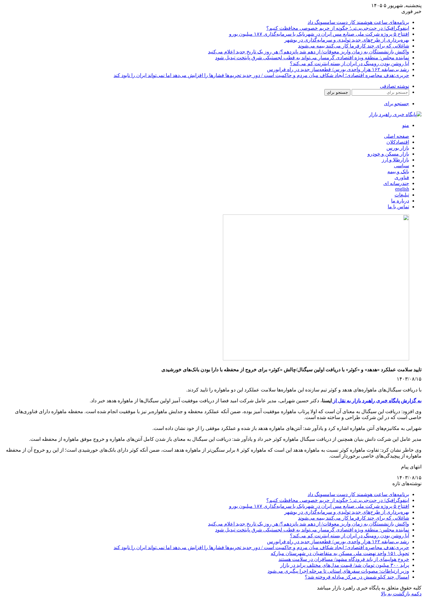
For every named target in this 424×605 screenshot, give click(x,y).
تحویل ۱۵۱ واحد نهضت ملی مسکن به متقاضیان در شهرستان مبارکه (340, 553)
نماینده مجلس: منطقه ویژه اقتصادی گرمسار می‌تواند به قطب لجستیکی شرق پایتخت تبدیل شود (312, 57)
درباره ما (400, 200)
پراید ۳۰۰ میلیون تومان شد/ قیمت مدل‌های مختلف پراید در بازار (344, 565)
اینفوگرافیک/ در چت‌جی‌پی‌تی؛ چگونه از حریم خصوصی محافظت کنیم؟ (337, 28)
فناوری (402, 177)
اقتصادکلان (397, 142)
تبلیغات (402, 194)
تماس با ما (398, 206)
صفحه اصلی (396, 136)
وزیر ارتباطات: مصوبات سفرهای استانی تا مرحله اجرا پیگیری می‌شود (338, 571)
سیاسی (401, 165)
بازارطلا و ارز (395, 159)
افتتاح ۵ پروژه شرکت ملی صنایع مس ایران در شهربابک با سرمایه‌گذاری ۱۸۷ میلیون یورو (319, 34)
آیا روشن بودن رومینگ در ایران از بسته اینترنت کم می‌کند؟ (349, 63)
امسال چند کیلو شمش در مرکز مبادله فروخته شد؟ (357, 577)
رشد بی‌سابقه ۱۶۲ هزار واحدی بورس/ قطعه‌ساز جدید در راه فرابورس (338, 69)
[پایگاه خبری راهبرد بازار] (395, 114)
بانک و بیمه (398, 171)
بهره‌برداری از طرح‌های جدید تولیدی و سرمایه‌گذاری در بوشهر (346, 40)
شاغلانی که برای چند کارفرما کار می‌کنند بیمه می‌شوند (353, 45)
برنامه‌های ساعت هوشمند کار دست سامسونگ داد (358, 22)
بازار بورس (397, 148)
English (402, 189)
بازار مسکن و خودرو (388, 153)
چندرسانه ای (396, 183)
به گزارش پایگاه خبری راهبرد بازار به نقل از (377, 400)
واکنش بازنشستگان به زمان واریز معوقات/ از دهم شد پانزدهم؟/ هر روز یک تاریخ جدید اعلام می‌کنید (308, 51)
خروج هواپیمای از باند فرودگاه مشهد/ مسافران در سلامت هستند (343, 559)
